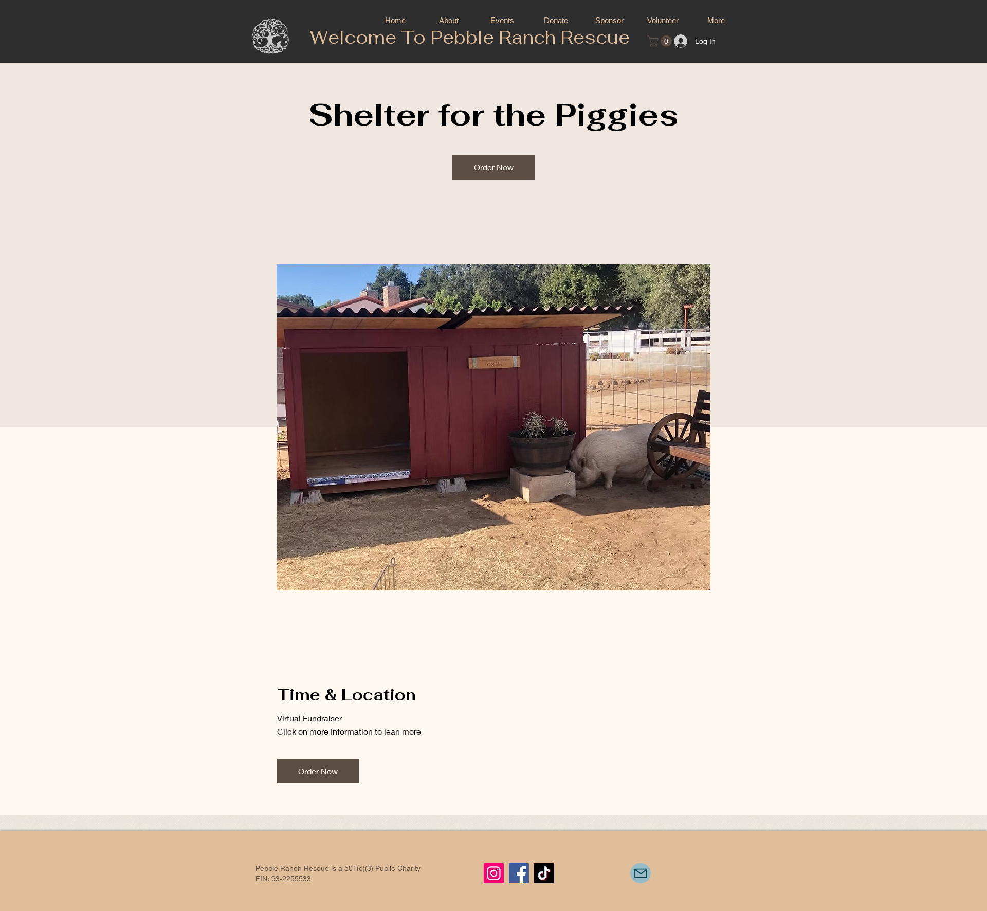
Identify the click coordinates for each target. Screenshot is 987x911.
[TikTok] (544, 873)
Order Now (494, 167)
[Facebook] (519, 873)
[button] (660, 41)
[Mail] (640, 873)
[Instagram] (494, 873)
